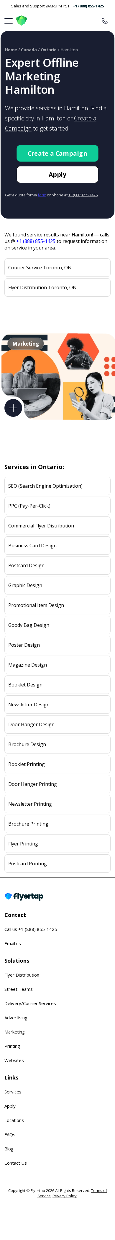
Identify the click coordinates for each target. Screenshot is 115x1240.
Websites (14, 1060)
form (42, 195)
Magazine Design (27, 665)
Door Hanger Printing (32, 784)
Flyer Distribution (21, 975)
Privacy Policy (64, 1195)
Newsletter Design (29, 704)
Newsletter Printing (30, 804)
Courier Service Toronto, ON (40, 267)
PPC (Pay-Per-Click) (29, 506)
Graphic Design (25, 585)
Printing (12, 1046)
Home (11, 50)
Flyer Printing (23, 843)
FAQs (9, 1134)
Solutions (16, 960)
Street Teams (18, 989)
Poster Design (24, 645)
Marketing (14, 1032)
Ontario (49, 50)
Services (13, 1092)
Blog (9, 1149)
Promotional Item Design (36, 605)
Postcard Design (26, 565)
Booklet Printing (26, 764)
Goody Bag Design (28, 625)
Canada (29, 50)
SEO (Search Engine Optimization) (45, 486)
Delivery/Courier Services (30, 1003)
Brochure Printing (28, 824)
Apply (57, 174)
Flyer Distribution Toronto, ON (42, 287)
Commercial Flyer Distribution (41, 525)
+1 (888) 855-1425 (88, 6)
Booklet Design (25, 684)
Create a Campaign (58, 153)
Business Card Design (32, 545)
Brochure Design (27, 744)
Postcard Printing (27, 863)
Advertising (15, 1017)
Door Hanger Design (31, 724)
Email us (12, 943)
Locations (14, 1120)
